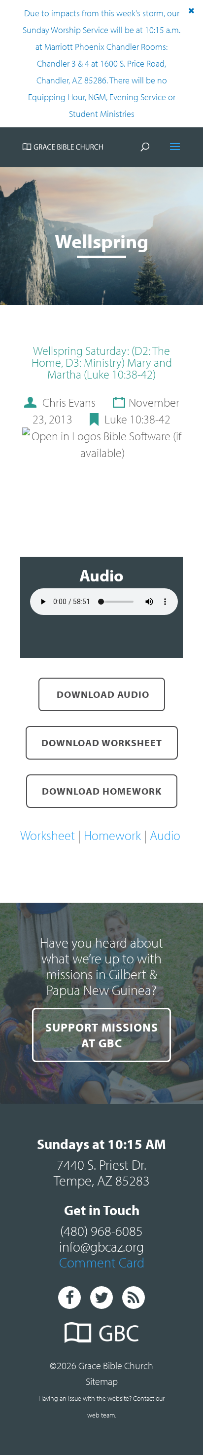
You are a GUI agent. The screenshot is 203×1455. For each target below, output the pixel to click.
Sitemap (102, 1381)
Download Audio (101, 694)
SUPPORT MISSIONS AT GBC (101, 1035)
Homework (114, 835)
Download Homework (102, 791)
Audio (165, 835)
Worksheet (49, 835)
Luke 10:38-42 (137, 419)
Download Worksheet (101, 742)
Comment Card (101, 1262)
